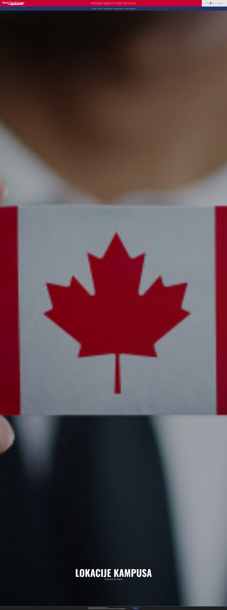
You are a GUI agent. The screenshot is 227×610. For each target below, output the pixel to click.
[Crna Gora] (221, 3)
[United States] (205, 3)
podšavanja (123, 608)
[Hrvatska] (210, 3)
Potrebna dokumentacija (130, 8)
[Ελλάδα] (213, 3)
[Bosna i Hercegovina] (218, 3)
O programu (94, 8)
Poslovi (100, 8)
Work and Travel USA (96, 3)
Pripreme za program (118, 8)
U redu (135, 608)
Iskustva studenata (108, 8)
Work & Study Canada (130, 3)
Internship (119, 3)
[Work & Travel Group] (13, 3)
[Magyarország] (216, 3)
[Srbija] (207, 3)
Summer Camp (107, 3)
